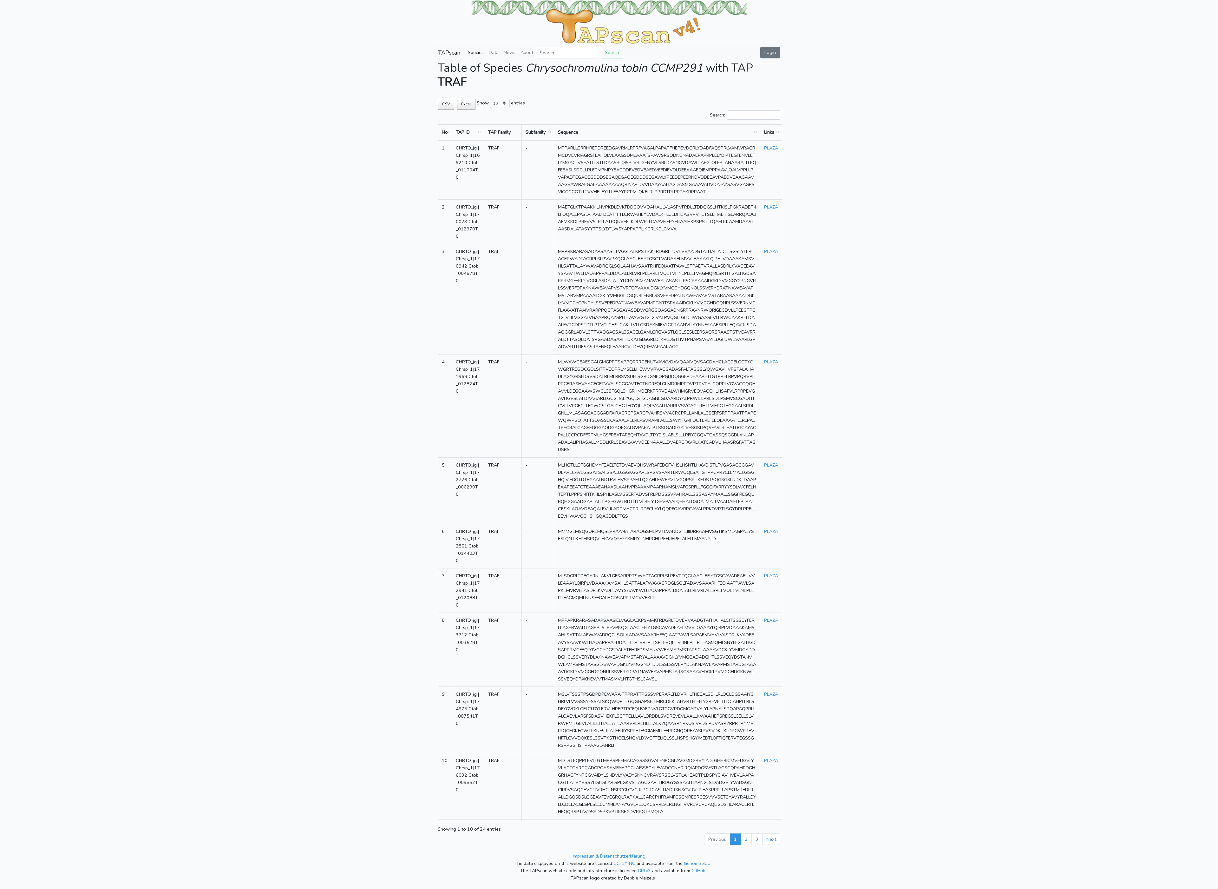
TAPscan (449, 52)
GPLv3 (644, 870)
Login (770, 52)
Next (771, 839)
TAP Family (499, 132)
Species (476, 52)
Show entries (501, 103)
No (445, 132)
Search (612, 52)
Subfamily (536, 132)
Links (769, 132)
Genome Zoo (697, 863)
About (527, 52)
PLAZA (771, 148)
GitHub (698, 870)
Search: (717, 115)
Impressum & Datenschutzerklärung (609, 856)
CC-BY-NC (624, 863)
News (509, 52)
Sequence (568, 132)
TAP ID (463, 132)
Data (494, 52)
